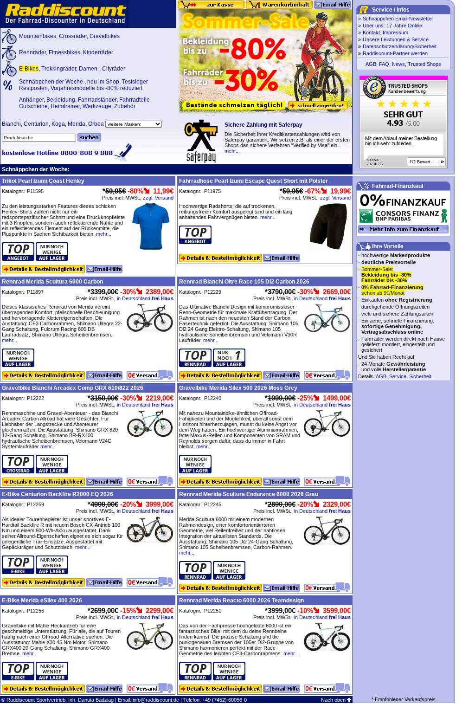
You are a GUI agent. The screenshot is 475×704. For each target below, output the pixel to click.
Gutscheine (33, 106)
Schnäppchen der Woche (51, 81)
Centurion (36, 124)
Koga (58, 124)
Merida (76, 124)
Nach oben (333, 700)
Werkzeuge (97, 106)
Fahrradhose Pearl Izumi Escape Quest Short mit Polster (253, 181)
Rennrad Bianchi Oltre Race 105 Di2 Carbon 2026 (244, 281)
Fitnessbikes (64, 52)
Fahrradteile (134, 100)
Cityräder (113, 68)
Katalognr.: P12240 (200, 398)
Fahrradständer (97, 100)
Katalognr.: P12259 (23, 504)
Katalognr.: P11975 (200, 191)
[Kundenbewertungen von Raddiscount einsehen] (403, 166)
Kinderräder (98, 52)
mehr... (232, 151)
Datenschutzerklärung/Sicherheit (399, 46)
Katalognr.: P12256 (23, 611)
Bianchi (11, 124)
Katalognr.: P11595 (23, 191)
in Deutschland (145, 298)
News (398, 64)
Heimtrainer (65, 106)
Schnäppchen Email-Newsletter (398, 18)
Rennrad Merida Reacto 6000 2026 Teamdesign (241, 600)
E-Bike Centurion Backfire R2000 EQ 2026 (57, 494)
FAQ (384, 64)
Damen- (89, 68)
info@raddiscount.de (156, 700)
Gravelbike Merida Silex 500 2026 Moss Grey (238, 388)
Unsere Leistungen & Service (396, 39)
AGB (371, 64)
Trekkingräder (58, 68)
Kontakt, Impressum (385, 32)
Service (397, 376)
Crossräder (73, 36)
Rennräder (32, 52)
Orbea (96, 124)
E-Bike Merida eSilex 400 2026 (42, 600)
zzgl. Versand (158, 197)
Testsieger (135, 81)
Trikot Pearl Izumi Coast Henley (43, 181)
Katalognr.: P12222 (23, 398)
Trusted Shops (424, 64)
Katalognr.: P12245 (200, 504)
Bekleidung (60, 100)
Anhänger (31, 100)
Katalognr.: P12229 (200, 292)
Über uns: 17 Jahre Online (392, 25)
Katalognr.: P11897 (23, 292)
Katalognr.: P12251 (200, 611)
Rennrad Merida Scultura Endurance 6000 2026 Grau (248, 494)
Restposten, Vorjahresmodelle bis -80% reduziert (80, 88)
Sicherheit (420, 376)
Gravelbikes (105, 36)
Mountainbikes (37, 36)
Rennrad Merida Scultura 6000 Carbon (52, 281)
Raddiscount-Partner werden (395, 53)
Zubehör (124, 106)
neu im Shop (103, 81)
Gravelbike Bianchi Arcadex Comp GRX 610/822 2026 (72, 388)
